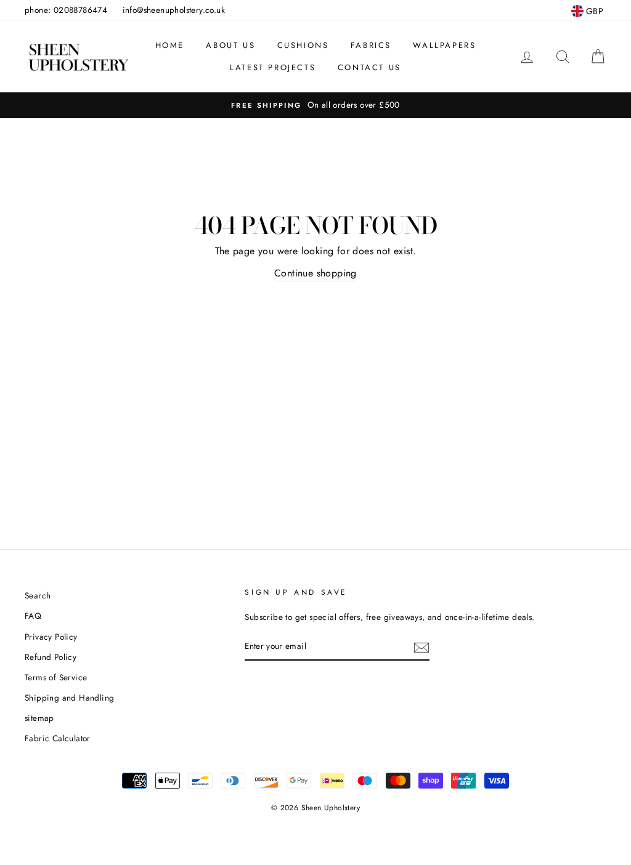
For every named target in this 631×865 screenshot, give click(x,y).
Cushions (303, 45)
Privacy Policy (51, 636)
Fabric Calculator (58, 738)
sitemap (39, 718)
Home (169, 45)
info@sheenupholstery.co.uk (174, 10)
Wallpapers (444, 45)
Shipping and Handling (69, 697)
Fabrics (371, 45)
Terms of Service (56, 677)
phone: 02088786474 (66, 10)
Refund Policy (50, 657)
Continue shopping (315, 273)
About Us (230, 45)
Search (38, 595)
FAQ (33, 616)
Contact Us (369, 67)
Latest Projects (273, 67)
